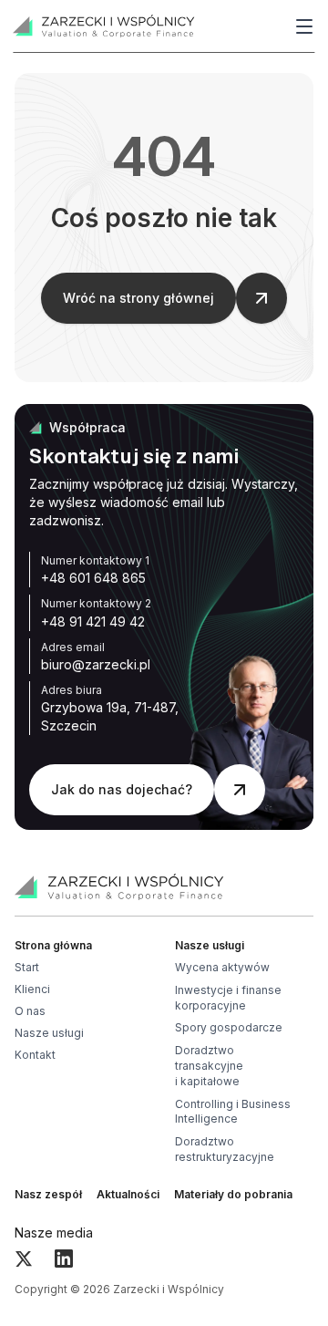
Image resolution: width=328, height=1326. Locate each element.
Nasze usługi (49, 1033)
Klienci (32, 989)
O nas (30, 1011)
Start (27, 967)
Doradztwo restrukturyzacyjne (224, 1149)
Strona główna (53, 945)
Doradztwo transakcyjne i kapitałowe (209, 1065)
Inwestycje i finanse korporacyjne (228, 997)
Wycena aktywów (222, 967)
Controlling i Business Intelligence (233, 1111)
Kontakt (35, 1055)
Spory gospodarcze (228, 1027)
